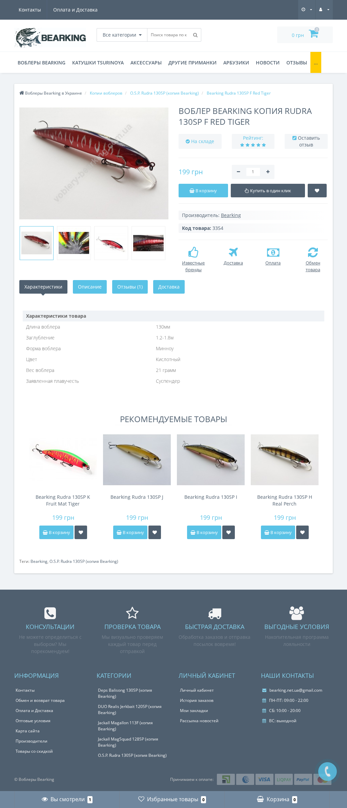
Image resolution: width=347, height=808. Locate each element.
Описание (90, 286)
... (316, 62)
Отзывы (296, 62)
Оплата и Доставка (75, 9)
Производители (31, 741)
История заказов (196, 700)
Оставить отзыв (309, 141)
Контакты (30, 9)
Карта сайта (28, 731)
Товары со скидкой (34, 751)
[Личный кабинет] (324, 9)
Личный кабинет (197, 690)
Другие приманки (192, 62)
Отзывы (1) (130, 286)
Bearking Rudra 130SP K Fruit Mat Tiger (63, 500)
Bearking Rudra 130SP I (210, 497)
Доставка (169, 286)
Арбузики (236, 62)
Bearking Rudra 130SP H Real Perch (284, 500)
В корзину (59, 532)
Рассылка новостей (199, 721)
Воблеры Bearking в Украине (53, 93)
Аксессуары (146, 62)
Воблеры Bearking (41, 62)
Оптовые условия (33, 721)
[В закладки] (81, 532)
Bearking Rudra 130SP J (136, 497)
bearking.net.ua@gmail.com (295, 690)
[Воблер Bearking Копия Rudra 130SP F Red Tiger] (93, 163)
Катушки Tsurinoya (98, 62)
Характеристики (43, 286)
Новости (268, 62)
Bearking (38, 561)
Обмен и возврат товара (40, 700)
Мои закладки (194, 710)
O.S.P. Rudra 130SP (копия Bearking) (83, 561)
